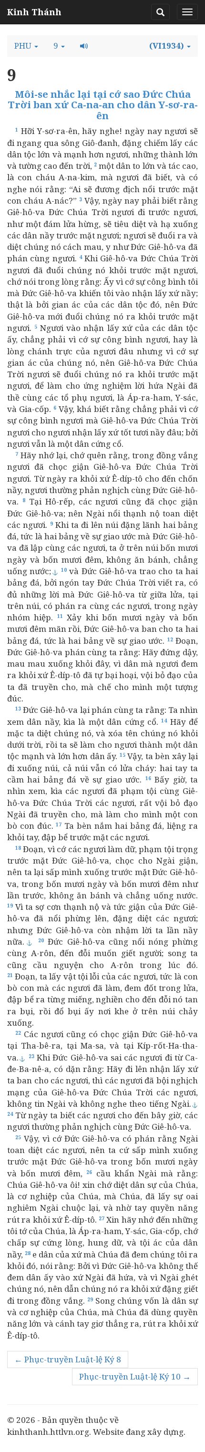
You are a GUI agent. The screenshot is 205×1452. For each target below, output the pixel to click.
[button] (26, 45)
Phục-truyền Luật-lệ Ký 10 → (135, 1376)
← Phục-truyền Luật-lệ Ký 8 (67, 1359)
